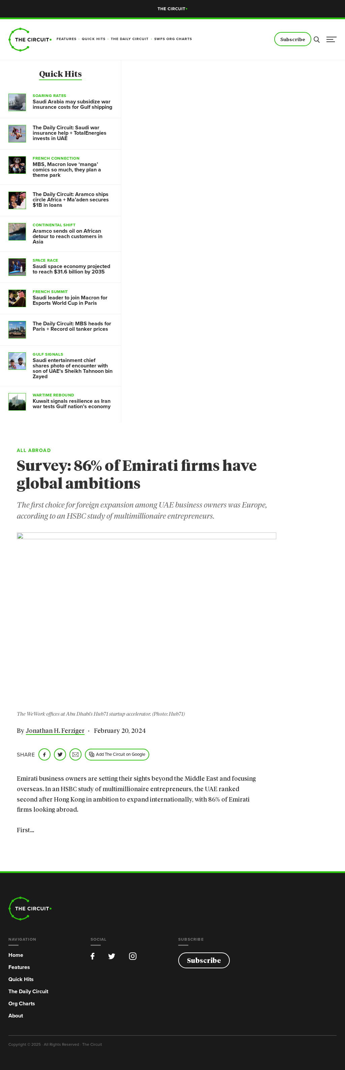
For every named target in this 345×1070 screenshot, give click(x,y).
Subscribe (292, 39)
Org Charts (21, 1003)
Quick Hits (60, 74)
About (15, 1015)
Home (15, 955)
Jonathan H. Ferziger (55, 731)
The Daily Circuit (28, 991)
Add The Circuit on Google (120, 754)
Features (19, 967)
